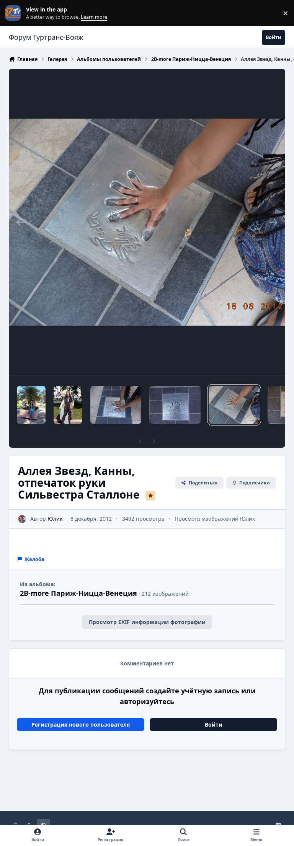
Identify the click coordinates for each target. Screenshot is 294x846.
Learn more (14, 13)
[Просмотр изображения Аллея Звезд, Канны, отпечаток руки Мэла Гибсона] (115, 405)
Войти (213, 724)
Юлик (54, 518)
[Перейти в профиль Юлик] (22, 519)
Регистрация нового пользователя (80, 724)
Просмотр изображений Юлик (215, 518)
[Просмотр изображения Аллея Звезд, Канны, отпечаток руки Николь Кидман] (174, 405)
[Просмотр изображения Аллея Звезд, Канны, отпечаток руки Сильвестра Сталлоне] (234, 405)
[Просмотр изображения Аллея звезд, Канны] (31, 405)
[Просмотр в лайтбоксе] (147, 222)
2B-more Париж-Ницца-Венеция (78, 593)
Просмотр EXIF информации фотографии (147, 622)
